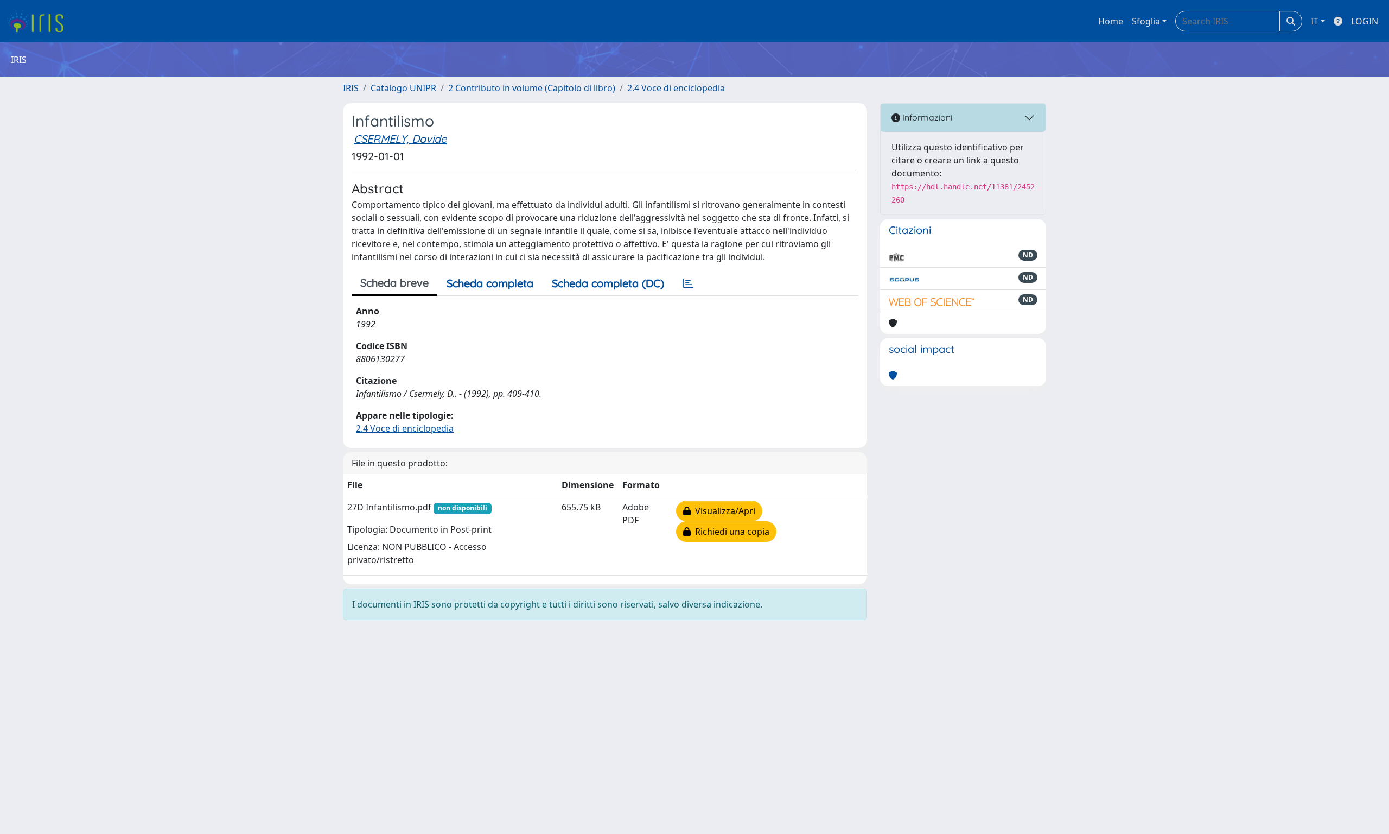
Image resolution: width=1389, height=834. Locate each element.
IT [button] (1314, 21)
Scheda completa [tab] (490, 283)
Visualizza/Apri (723, 511)
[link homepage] (39, 21)
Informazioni (926, 117)
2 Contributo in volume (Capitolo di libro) (531, 88)
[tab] (688, 283)
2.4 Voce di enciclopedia (676, 88)
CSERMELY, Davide (400, 139)
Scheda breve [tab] (394, 282)
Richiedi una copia (730, 532)
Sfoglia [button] (1146, 21)
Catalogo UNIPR (403, 88)
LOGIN (1364, 21)
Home (1110, 21)
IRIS (351, 88)
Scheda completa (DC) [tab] (608, 283)
